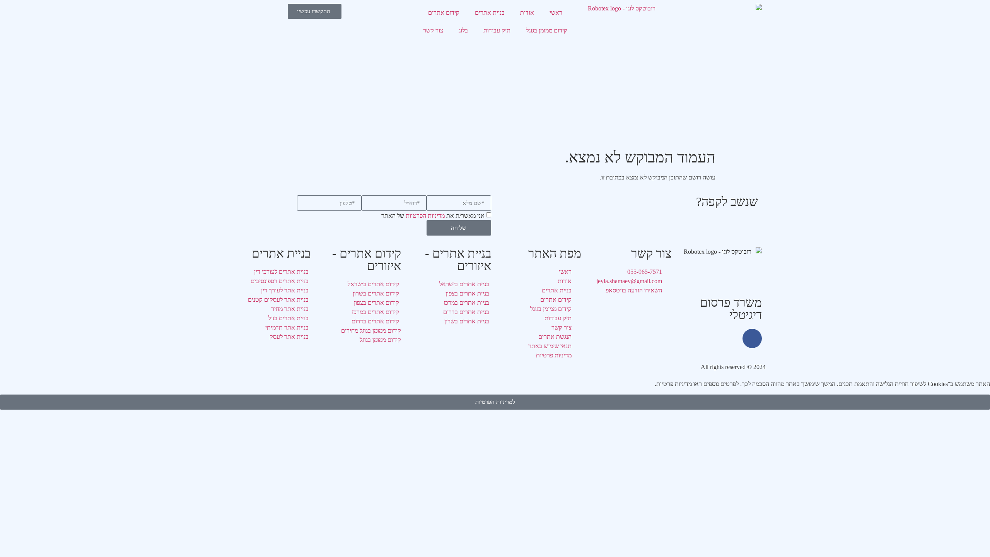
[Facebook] (752, 338)
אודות (527, 12)
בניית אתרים (490, 12)
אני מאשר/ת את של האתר (433, 216)
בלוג (463, 30)
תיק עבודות (496, 30)
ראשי (556, 12)
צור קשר (433, 30)
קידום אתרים (443, 12)
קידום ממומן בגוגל (546, 30)
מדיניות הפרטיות (425, 216)
